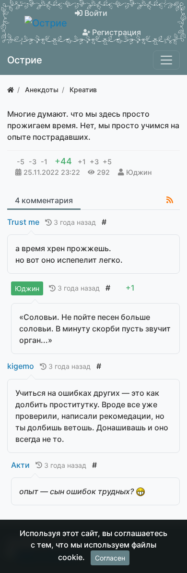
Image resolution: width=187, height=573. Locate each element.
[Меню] (166, 60)
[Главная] (10, 89)
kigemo (20, 366)
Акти (20, 465)
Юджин (139, 172)
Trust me (23, 222)
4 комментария (44, 200)
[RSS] (170, 200)
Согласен (110, 558)
